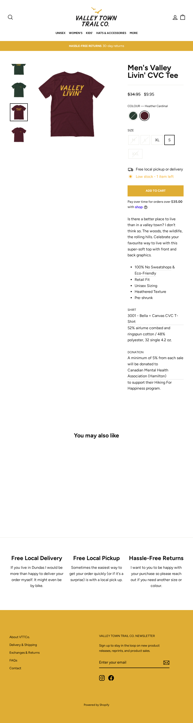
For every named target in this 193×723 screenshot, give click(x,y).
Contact (15, 668)
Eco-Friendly (145, 273)
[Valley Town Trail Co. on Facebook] (111, 678)
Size (131, 130)
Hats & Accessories (111, 33)
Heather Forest (133, 115)
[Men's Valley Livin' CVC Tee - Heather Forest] (26, 509)
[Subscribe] (166, 662)
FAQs (13, 660)
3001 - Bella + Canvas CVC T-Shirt (153, 318)
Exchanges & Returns (24, 652)
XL (157, 140)
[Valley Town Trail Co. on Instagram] (102, 678)
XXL (135, 154)
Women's (75, 33)
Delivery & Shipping (23, 645)
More (134, 33)
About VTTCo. (19, 637)
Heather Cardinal (144, 115)
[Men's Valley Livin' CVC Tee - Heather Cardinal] (32, 509)
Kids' (89, 33)
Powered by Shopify (96, 704)
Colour (148, 106)
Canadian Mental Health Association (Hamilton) (148, 373)
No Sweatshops (158, 267)
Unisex (60, 33)
